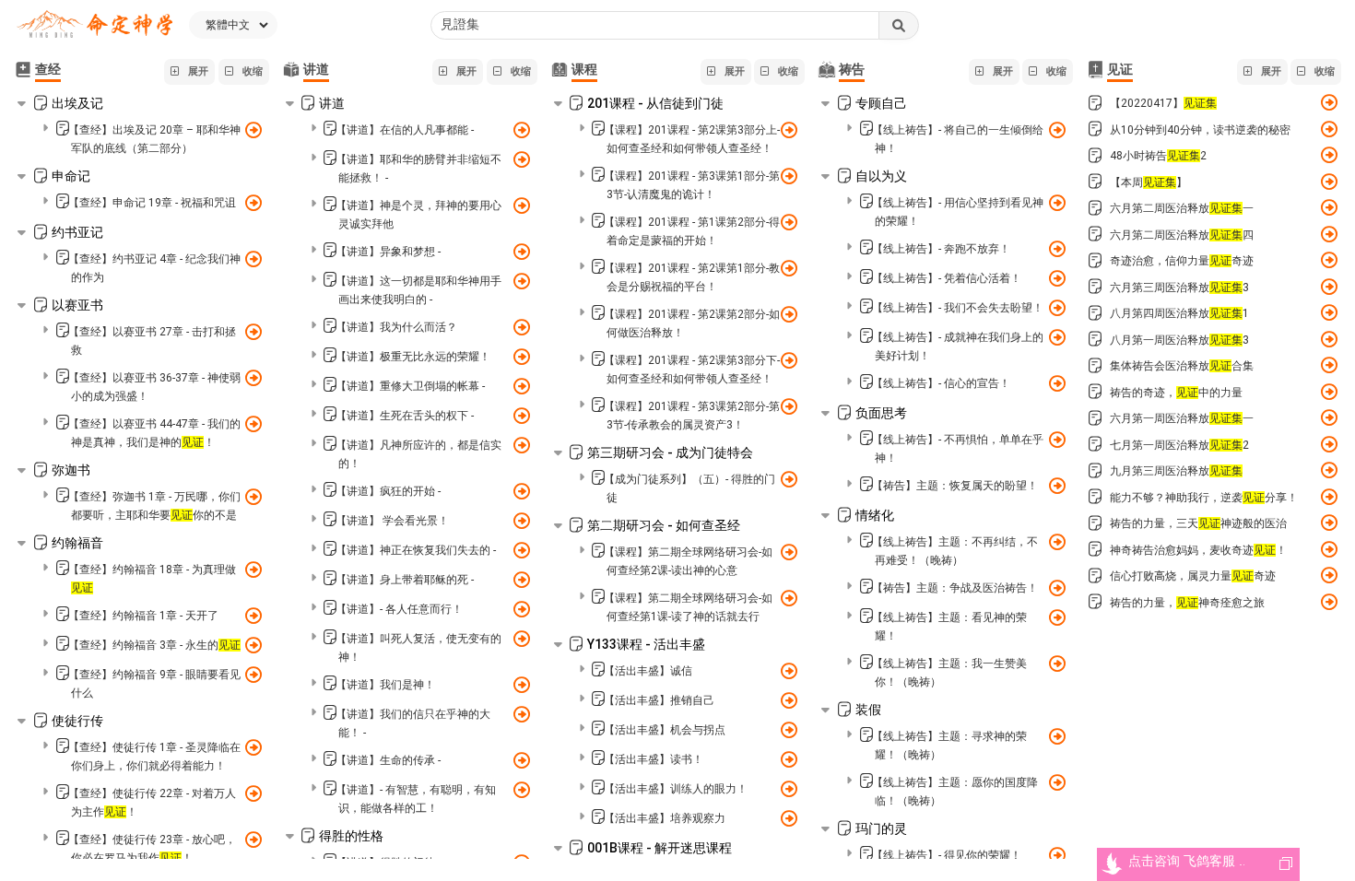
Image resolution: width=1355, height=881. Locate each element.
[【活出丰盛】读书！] (788, 757)
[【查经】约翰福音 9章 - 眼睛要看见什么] (253, 673)
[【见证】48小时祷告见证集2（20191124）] (1328, 155)
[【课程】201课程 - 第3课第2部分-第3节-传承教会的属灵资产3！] (788, 404)
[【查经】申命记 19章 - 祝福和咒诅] (253, 201)
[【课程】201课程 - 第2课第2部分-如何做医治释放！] (788, 312)
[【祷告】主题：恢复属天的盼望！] (1057, 484)
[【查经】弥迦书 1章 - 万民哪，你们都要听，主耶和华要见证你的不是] (253, 495)
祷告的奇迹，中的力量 (1176, 392)
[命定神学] (95, 25)
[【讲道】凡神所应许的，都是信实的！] (521, 443)
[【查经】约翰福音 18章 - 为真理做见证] (253, 568)
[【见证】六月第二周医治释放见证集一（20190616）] (1328, 207)
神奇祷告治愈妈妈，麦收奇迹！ (1198, 550)
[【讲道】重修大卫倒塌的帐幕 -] (521, 384)
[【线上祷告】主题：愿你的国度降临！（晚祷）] (1057, 780)
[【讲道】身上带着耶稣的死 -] (521, 578)
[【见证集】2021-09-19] (1328, 391)
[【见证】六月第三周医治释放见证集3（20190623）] (1328, 286)
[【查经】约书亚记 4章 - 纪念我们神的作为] (253, 257)
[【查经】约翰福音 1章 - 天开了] (253, 614)
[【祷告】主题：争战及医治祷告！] (1057, 586)
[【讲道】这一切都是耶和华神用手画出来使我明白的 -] (521, 279)
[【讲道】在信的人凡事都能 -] (521, 128)
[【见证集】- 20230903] (1328, 260)
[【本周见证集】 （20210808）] (1328, 181)
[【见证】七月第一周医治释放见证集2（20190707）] (1328, 443)
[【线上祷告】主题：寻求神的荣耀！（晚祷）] (1057, 734)
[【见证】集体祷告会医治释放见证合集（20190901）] (1328, 365)
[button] (189, 72)
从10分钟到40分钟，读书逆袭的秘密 (1200, 129)
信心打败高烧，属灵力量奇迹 (1193, 576)
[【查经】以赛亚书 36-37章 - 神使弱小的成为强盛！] (253, 376)
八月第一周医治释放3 (1179, 340)
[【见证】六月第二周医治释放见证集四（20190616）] (1328, 233)
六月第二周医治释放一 (1182, 208)
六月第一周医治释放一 (1182, 418)
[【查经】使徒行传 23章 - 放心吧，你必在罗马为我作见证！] (253, 838)
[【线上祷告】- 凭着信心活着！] (1057, 276)
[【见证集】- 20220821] (1328, 128)
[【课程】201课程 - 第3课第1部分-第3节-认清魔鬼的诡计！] (788, 174)
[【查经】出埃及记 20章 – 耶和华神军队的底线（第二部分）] (253, 128)
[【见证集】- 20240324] (1328, 522)
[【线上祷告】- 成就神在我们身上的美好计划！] (1057, 335)
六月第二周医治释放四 (1182, 235)
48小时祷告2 (1158, 155)
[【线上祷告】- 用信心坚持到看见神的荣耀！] (1057, 201)
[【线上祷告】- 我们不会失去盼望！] (1057, 306)
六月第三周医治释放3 (1179, 287)
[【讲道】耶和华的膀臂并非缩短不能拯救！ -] (521, 157)
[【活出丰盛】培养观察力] (788, 816)
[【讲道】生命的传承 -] (521, 758)
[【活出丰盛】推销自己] (788, 698)
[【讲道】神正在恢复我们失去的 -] (521, 548)
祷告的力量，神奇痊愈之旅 (1187, 602)
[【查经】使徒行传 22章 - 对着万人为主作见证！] (253, 792)
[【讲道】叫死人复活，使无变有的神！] (521, 637)
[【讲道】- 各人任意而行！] (521, 607)
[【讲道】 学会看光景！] (521, 519)
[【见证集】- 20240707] (1328, 601)
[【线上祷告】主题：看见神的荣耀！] (1057, 615)
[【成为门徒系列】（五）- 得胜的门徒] (788, 477)
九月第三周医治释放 (1176, 470)
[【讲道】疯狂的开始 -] (521, 489)
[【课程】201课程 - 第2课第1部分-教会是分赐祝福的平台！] (788, 266)
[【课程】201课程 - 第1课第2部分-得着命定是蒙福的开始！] (788, 220)
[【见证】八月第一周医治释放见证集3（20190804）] (1328, 338)
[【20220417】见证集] (1328, 102)
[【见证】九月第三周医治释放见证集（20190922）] (1328, 470)
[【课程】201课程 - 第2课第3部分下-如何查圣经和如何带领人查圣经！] (788, 358)
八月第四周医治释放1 (1179, 313)
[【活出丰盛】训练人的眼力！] (788, 787)
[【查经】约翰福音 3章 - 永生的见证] (253, 643)
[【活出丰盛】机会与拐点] (788, 728)
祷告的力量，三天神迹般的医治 (1198, 523)
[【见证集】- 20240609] (1328, 548)
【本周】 (1148, 182)
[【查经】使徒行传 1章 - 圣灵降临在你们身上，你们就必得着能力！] (253, 745)
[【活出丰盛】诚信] (788, 669)
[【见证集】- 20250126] (1328, 496)
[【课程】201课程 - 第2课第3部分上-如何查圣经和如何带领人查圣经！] (788, 128)
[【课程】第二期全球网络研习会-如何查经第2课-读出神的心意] (788, 550)
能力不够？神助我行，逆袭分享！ (1204, 497)
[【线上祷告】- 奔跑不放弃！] (1057, 247)
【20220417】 (1163, 103)
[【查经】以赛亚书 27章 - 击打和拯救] (253, 330)
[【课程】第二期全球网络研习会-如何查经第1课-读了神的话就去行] (788, 596)
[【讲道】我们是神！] (521, 683)
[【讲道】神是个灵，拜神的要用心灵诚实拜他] (521, 204)
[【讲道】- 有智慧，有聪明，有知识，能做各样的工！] (521, 788)
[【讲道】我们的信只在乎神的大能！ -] (521, 712)
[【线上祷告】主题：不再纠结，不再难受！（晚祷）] (1057, 540)
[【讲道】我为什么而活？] (521, 325)
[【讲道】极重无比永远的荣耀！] (521, 355)
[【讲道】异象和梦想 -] (521, 250)
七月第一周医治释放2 (1179, 445)
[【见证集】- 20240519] (1328, 575)
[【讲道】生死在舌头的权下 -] (521, 414)
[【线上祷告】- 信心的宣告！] (1057, 381)
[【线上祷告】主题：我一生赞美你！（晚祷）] (1057, 662)
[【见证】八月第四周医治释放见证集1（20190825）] (1328, 312)
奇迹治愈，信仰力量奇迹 (1182, 260)
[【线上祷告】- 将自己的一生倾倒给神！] (1057, 128)
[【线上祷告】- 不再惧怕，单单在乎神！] (1057, 438)
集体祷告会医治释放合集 (1182, 365)
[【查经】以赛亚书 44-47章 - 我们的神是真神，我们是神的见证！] (253, 422)
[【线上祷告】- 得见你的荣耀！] (1057, 853)
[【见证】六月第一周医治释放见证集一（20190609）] (1328, 417)
